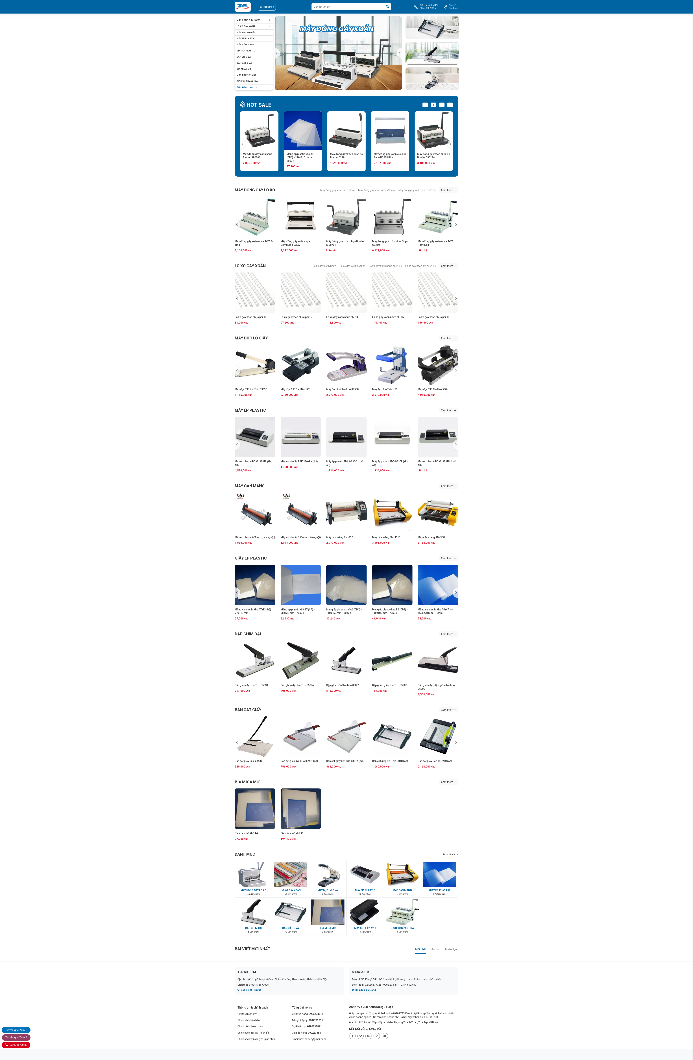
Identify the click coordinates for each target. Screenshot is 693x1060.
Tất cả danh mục (245, 87)
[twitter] (360, 1036)
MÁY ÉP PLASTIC (246, 38)
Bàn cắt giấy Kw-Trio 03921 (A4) (253, 761)
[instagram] (377, 1036)
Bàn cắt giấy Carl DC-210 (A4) (389, 761)
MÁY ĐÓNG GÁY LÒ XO (248, 20)
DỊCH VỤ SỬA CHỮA (247, 81)
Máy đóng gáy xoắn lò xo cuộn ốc (417, 190)
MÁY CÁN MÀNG (245, 44)
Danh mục (268, 7)
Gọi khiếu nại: (307, 1026)
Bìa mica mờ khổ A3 (292, 833)
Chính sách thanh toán (250, 1026)
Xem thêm (447, 190)
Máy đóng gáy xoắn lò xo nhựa (337, 190)
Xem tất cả (449, 854)
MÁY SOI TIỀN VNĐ (246, 75)
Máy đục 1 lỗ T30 (427, 389)
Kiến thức (435, 949)
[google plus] (368, 1036)
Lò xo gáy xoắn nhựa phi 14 (296, 317)
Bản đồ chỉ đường (250, 990)
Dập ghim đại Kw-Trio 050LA (297, 685)
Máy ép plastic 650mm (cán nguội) (255, 537)
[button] (399, 53)
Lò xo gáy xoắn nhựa (324, 266)
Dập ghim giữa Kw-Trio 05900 (389, 685)
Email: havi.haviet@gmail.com (309, 1039)
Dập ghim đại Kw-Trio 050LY (342, 685)
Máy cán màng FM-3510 (386, 537)
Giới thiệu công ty (247, 1014)
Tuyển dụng (451, 949)
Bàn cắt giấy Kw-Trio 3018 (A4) (344, 761)
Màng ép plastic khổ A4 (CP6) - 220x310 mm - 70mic (256, 157)
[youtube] (385, 1036)
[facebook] (352, 1036)
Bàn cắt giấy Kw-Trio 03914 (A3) (299, 761)
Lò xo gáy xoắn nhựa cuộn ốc (385, 266)
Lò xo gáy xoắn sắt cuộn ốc (420, 266)
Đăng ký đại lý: (307, 1020)
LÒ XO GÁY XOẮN (246, 26)
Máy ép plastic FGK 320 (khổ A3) (253, 461)
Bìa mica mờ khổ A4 (246, 833)
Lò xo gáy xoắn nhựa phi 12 (250, 317)
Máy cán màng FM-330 (339, 537)
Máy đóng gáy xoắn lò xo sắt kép (376, 190)
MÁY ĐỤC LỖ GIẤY (246, 32)
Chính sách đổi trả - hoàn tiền (253, 1032)
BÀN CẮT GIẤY (244, 63)
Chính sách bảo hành (249, 1020)
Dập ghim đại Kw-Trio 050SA (251, 685)
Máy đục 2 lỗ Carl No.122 (249, 389)
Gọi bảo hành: (307, 1032)
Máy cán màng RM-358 (431, 537)
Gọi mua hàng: (307, 1014)
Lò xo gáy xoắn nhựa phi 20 (433, 317)
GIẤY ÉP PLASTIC (246, 50)
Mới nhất (420, 949)
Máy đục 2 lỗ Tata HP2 (339, 389)
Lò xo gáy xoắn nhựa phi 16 (342, 317)
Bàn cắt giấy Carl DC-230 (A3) (435, 761)
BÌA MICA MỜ (244, 69)
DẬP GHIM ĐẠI (244, 57)
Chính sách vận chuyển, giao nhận (256, 1039)
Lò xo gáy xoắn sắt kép (352, 266)
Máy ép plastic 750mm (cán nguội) (301, 537)
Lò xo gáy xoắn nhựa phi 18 (388, 317)
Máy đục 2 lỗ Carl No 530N (387, 389)
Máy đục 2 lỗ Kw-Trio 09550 (297, 389)
